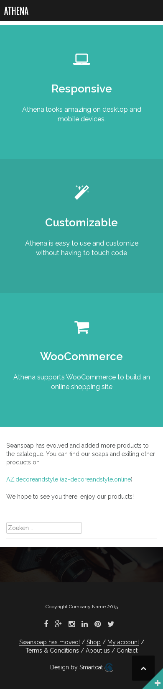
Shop (94, 642)
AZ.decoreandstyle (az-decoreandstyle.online (68, 479)
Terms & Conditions (52, 650)
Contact (127, 650)
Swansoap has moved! (49, 642)
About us (98, 650)
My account (123, 642)
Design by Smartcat (77, 667)
